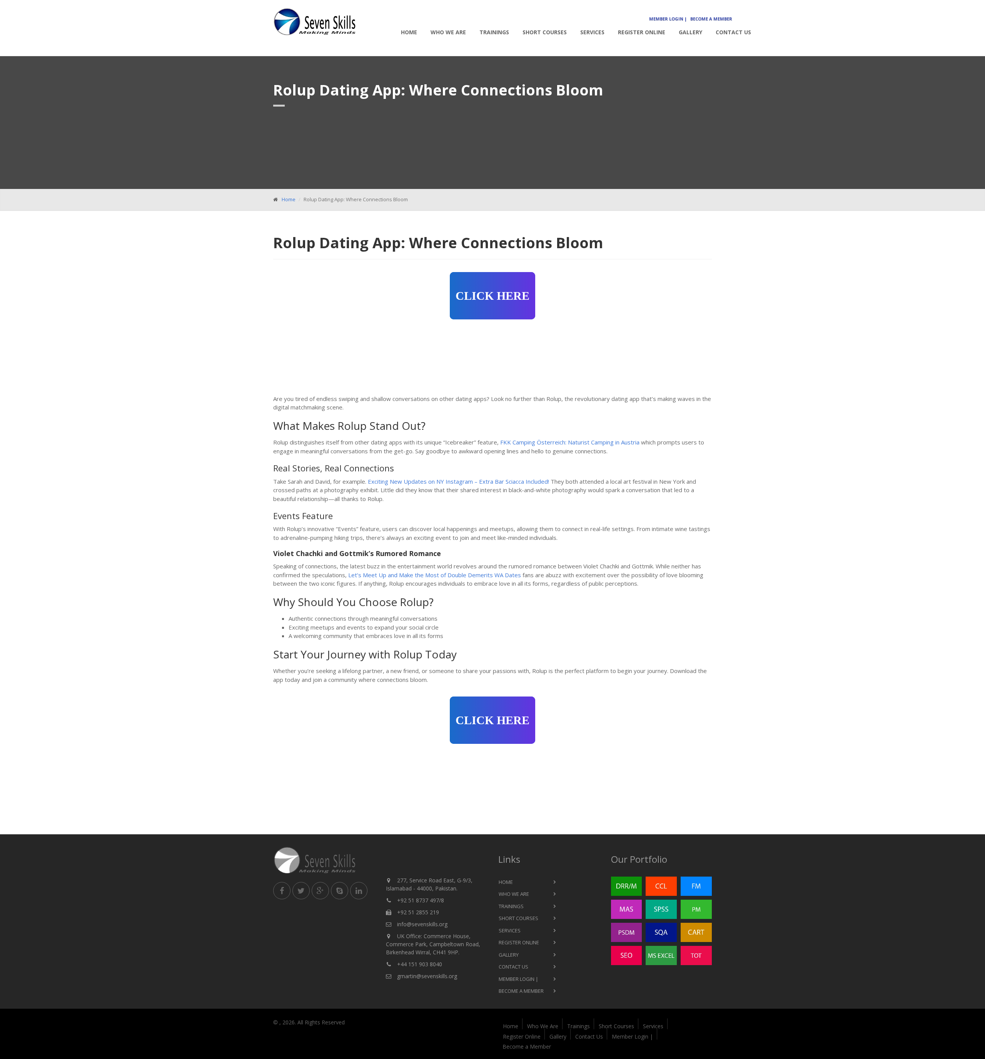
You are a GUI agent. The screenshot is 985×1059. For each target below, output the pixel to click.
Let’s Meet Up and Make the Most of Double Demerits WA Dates (434, 575)
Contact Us (733, 32)
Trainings (494, 32)
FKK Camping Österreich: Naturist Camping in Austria (569, 442)
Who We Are (448, 32)
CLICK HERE (492, 295)
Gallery (690, 32)
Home (409, 32)
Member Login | (668, 19)
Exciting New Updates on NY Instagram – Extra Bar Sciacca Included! (458, 481)
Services (592, 32)
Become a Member (711, 19)
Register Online (641, 32)
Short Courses (545, 32)
